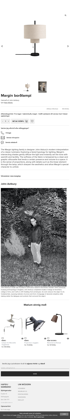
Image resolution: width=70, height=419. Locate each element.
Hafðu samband (6, 385)
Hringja (8, 133)
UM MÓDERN (22, 397)
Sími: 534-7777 (5, 399)
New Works (51, 340)
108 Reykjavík (5, 396)
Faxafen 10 (4, 394)
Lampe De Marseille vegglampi (9, 344)
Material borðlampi (54, 343)
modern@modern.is (6, 402)
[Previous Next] (12, 324)
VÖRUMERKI (21, 388)
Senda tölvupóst (12, 138)
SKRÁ (35, 374)
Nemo (4, 340)
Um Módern (24, 384)
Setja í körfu (18, 121)
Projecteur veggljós (31, 343)
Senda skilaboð (11, 142)
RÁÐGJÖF (21, 400)
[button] (65, 15)
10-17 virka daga (5, 409)
